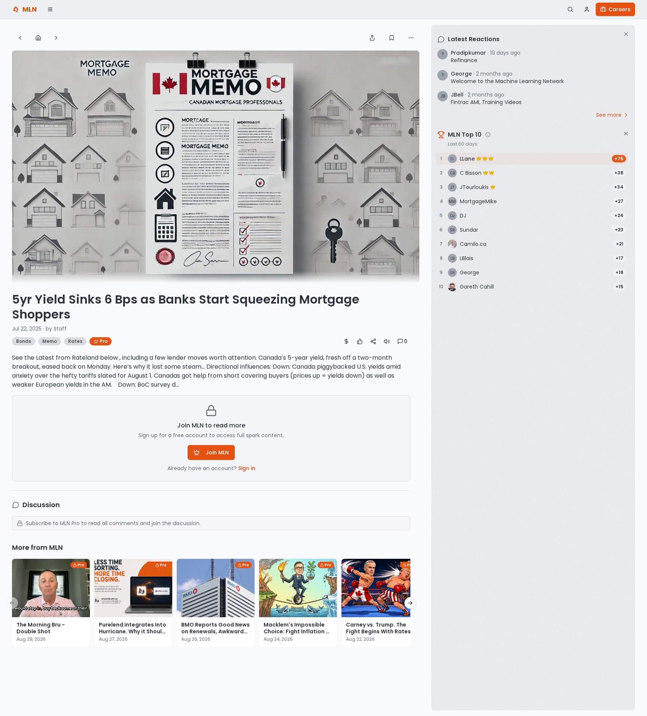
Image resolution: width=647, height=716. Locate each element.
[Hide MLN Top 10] (626, 133)
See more (609, 115)
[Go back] (20, 38)
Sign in (246, 468)
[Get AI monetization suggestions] (346, 341)
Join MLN (217, 452)
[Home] (38, 38)
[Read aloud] (387, 341)
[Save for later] (391, 38)
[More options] (411, 38)
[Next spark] (56, 38)
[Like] (360, 341)
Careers (619, 9)
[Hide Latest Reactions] (626, 34)
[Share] (372, 38)
